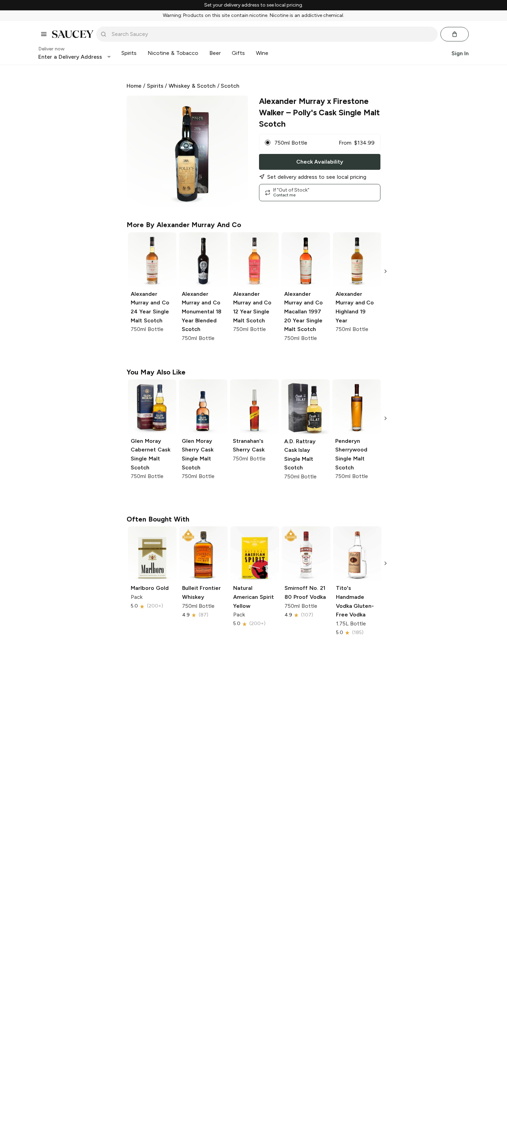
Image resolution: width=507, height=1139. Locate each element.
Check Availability (319, 161)
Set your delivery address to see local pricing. (253, 5)
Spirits (155, 85)
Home (134, 85)
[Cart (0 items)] (454, 34)
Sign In (460, 53)
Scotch (230, 85)
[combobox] (271, 34)
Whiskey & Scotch (192, 85)
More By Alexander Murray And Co (184, 225)
